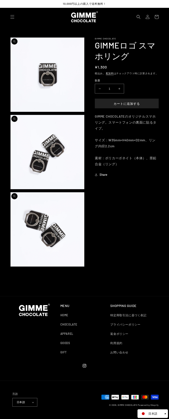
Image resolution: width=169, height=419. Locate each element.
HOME (64, 315)
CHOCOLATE (68, 324)
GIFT (63, 352)
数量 (97, 80)
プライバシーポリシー (125, 324)
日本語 (21, 402)
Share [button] (104, 174)
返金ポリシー (119, 333)
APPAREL (66, 333)
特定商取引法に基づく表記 (128, 315)
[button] (12, 16)
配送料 (110, 73)
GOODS (65, 343)
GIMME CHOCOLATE (127, 405)
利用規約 (116, 343)
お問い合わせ (119, 352)
